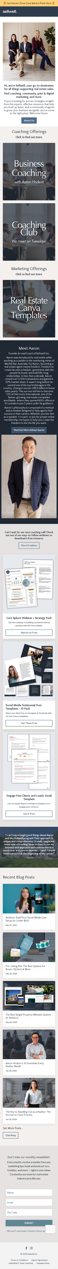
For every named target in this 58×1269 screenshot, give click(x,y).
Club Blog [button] (10, 1135)
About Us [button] (29, 120)
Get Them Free (29, 723)
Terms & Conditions (19, 1260)
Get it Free (29, 813)
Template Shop (43, 1263)
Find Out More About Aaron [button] (29, 430)
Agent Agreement (39, 1260)
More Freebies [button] (29, 545)
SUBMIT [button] (29, 1223)
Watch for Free (29, 632)
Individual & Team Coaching (21, 1263)
